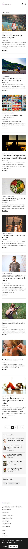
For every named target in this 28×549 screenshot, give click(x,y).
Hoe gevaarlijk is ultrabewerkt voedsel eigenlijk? (12, 116)
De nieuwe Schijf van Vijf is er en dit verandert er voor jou (14, 200)
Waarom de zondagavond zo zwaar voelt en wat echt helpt (14, 156)
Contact (4, 533)
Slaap (5, 483)
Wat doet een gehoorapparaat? (12, 360)
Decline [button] (5, 546)
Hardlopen (11, 483)
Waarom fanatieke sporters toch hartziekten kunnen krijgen (13, 79)
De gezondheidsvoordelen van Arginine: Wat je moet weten (13, 400)
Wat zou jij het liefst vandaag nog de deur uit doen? (15, 462)
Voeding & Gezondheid (7, 515)
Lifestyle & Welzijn (6, 523)
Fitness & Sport (6, 521)
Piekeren (17, 483)
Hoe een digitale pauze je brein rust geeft (12, 36)
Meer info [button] (15, 542)
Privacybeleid (5, 535)
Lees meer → (5, 50)
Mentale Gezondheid (7, 518)
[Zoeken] (25, 4)
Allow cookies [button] (13, 546)
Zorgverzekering (6, 526)
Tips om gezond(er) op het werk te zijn (13, 324)
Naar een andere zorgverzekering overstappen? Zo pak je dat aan (15, 439)
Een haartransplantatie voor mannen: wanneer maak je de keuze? (14, 278)
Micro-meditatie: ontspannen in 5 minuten (13, 236)
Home (3, 12)
